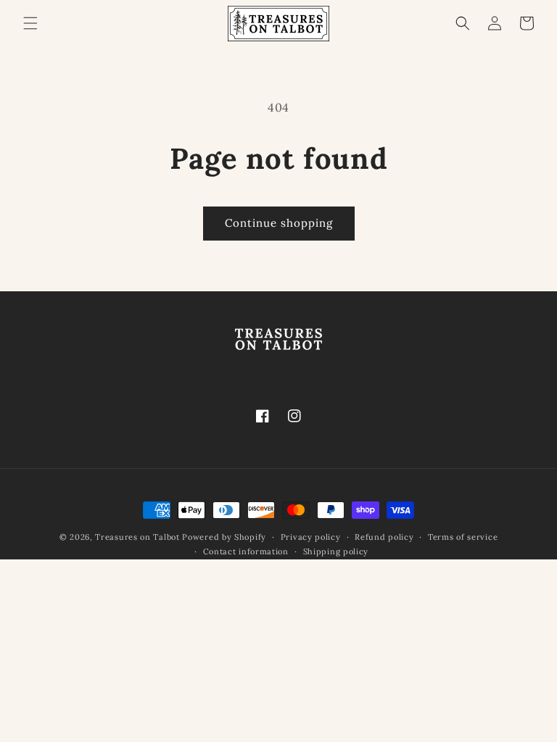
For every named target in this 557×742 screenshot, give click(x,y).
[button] (30, 23)
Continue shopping (279, 223)
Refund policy (384, 537)
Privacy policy (311, 537)
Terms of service (463, 537)
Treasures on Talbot (137, 537)
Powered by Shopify (224, 537)
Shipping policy (336, 551)
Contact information (246, 551)
